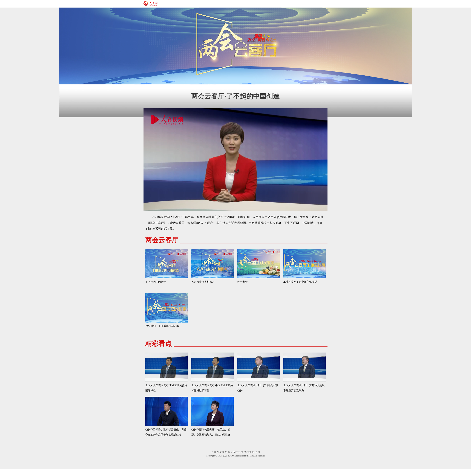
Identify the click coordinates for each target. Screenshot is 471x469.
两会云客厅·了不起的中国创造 (235, 96)
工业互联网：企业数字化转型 (300, 281)
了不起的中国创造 (155, 281)
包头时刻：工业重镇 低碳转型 (162, 326)
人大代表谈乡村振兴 (203, 281)
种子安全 (242, 281)
